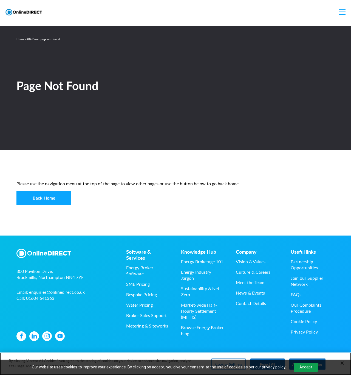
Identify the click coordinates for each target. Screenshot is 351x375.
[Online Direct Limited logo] (23, 12)
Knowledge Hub (198, 252)
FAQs (296, 294)
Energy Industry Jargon (196, 275)
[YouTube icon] (60, 336)
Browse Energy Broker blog (202, 330)
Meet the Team (250, 282)
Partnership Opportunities (304, 264)
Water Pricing (139, 305)
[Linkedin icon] (34, 336)
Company (246, 252)
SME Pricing (138, 284)
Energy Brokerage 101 (202, 261)
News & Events (250, 293)
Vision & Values (250, 261)
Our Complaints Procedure (306, 308)
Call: (35, 298)
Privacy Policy (304, 332)
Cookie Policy (304, 321)
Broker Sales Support (146, 315)
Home (20, 39)
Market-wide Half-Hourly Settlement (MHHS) (199, 311)
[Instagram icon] (47, 336)
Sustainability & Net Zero (200, 291)
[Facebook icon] (21, 336)
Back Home (44, 198)
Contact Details (251, 303)
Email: (50, 292)
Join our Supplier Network (307, 281)
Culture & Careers (253, 272)
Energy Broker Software (139, 270)
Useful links (303, 252)
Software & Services (138, 255)
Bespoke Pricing (141, 294)
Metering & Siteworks (147, 326)
